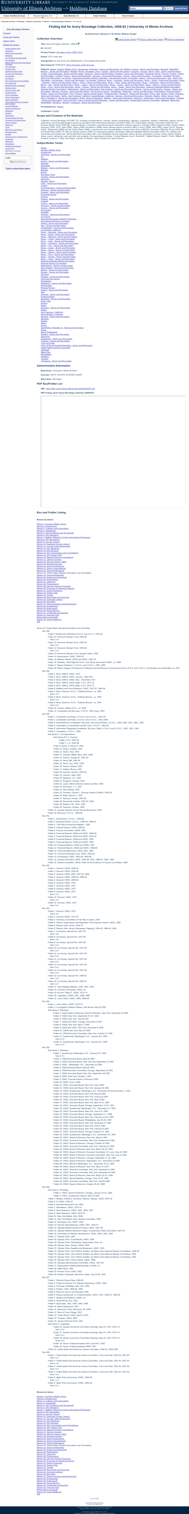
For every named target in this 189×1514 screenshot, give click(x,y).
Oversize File (9, 148)
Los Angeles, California (96, 80)
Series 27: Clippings (46, 582)
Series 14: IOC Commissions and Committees (57, 553)
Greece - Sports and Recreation (137, 76)
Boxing (82, 71)
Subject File (9, 125)
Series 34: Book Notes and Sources (52, 597)
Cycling (44, 74)
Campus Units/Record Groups (14, 16)
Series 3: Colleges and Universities (52, 528)
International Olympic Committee (123, 78)
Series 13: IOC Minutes (47, 551)
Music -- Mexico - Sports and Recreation (163, 85)
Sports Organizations (12, 97)
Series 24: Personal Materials (50, 575)
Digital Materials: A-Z (71, 16)
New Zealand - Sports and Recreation (117, 89)
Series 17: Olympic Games (49, 559)
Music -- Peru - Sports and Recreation (57, 87)
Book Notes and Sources (13, 130)
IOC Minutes (9, 78)
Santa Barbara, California (103, 96)
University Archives (8, 21)
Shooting (148, 96)
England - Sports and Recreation (129, 74)
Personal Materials (11, 106)
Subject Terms (9, 41)
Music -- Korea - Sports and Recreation (127, 85)
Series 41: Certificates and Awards (52, 613)
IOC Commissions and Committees (17, 81)
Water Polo (175, 100)
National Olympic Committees (15, 85)
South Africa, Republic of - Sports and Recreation (62, 328)
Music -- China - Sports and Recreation (90, 82)
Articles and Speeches (12, 108)
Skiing (163, 96)
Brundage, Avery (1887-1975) (70, 52)
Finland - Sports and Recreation (55, 199)
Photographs (9, 115)
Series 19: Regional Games (49, 564)
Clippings (8, 113)
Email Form (98, 1504)
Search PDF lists (181, 8)
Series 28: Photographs (47, 584)
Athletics (127, 69)
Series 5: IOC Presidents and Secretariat (55, 533)
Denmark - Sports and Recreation (99, 74)
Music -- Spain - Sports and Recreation (128, 87)
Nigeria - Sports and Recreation (149, 89)
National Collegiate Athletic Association (163, 87)
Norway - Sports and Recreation (55, 272)
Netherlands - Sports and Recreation (84, 89)
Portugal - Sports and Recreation (88, 94)
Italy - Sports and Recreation (53, 225)
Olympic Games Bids (12, 90)
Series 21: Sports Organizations (51, 568)
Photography (159, 91)
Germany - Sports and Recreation (107, 76)
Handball (167, 76)
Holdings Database (88, 8)
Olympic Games (10, 88)
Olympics (55, 91)
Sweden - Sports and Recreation (118, 98)
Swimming (138, 98)
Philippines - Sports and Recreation (137, 91)
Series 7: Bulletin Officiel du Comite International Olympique (63, 537)
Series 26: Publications (47, 579)
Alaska (53, 69)
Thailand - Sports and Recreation (55, 341)
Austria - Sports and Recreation (146, 69)
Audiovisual (9, 141)
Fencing (165, 74)
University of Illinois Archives (31, 8)
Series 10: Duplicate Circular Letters (53, 544)
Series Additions (10, 153)
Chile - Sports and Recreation (168, 71)
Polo (71, 94)
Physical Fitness (173, 91)
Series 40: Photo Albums (48, 611)
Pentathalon (116, 91)
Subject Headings (99, 16)
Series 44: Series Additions (49, 619)
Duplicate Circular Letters (13, 71)
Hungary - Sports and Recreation (55, 214)
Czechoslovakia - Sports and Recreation (65, 74)
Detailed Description (11, 45)
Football (58, 76)
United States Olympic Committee (145, 100)
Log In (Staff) (94, 1498)
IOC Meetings (10, 76)
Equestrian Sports (152, 74)
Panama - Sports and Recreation (75, 91)
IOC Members (10, 60)
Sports (82, 98)
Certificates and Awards (13, 146)
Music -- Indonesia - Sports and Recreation (161, 82)
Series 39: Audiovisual (47, 608)
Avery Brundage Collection (62, 21)
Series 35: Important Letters (49, 599)
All (38, 622)
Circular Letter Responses (14, 74)
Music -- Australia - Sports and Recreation (125, 80)
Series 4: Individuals (46, 531)
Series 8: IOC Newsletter (48, 539)
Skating (156, 96)
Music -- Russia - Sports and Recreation (92, 87)
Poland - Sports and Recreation (54, 94)
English (56, 111)
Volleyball (165, 100)
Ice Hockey (66, 78)
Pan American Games (100, 91)
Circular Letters (10, 69)
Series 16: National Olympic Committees (55, 557)
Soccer (170, 96)
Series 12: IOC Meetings (48, 548)
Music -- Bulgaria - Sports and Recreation (59, 237)
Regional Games (10, 93)
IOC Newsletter (10, 67)
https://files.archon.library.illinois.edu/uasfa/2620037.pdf (70, 389)
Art (121, 69)
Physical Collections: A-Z (42, 16)
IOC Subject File (10, 83)
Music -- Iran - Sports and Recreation (57, 85)
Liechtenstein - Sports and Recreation (68, 80)
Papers (60, 107)
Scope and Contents (11, 37)
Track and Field (69, 100)
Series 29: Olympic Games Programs (53, 586)
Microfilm (8, 134)
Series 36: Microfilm (46, 602)
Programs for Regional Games (15, 120)
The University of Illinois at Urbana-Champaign (100, 1513)
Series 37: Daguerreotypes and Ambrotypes (56, 604)
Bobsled (73, 71)
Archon (92, 1511)
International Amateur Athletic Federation (90, 78)
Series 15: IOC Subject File (49, 555)
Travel (7, 127)
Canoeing (135, 71)
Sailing (64, 96)
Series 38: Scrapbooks (47, 606)
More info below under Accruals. (80, 65)
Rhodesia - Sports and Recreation (134, 94)
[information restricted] (47, 617)
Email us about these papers (18, 168)
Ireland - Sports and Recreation (152, 78)
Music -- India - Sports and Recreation (124, 82)
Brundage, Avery (93, 71)
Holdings (21, 21)
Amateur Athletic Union (12, 48)
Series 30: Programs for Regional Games (55, 588)
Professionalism (111, 94)
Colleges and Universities (13, 53)
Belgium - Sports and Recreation (55, 71)
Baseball (164, 69)
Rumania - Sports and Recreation (55, 308)
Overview (7, 33)
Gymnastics (157, 76)
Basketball (173, 69)
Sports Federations (11, 95)
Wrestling (57, 102)
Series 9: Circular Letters (48, 542)
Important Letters (11, 132)
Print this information (175, 40)
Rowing (164, 94)
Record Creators (128, 16)
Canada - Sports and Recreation (115, 71)
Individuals (8, 55)
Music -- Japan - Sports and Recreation (91, 85)
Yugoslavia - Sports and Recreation (85, 102)
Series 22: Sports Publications (50, 571)
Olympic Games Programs (14, 118)
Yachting (65, 102)
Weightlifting (46, 102)
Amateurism (9, 51)
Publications (9, 111)
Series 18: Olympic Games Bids (51, 562)
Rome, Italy (155, 94)
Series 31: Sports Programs (49, 591)
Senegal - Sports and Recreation (129, 96)
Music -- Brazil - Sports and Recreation (161, 80)
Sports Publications (11, 100)
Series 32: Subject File (47, 593)
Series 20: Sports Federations (50, 566)
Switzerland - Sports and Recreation (159, 98)
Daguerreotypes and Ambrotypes (16, 137)
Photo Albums (9, 144)
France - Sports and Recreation (77, 76)
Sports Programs (11, 122)
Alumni (46, 21)
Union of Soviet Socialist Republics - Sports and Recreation (103, 100)
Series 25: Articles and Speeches (51, 577)
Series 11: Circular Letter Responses (53, 546)
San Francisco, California (79, 96)
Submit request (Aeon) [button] (127, 40)
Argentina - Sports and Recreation (104, 69)
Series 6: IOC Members (47, 535)
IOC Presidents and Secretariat (15, 58)
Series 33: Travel (44, 595)
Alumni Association (34, 21)
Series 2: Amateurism (46, 526)
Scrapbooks (9, 139)
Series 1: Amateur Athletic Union (51, 524)
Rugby (171, 94)
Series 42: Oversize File (47, 615)
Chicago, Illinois (147, 71)
